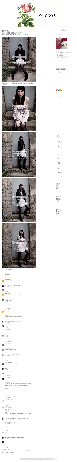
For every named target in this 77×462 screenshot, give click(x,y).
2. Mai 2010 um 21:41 (8, 322)
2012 (57, 136)
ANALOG (57, 183)
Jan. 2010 (59, 176)
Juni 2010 (59, 147)
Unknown (6, 293)
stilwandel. (6, 343)
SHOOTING (57, 213)
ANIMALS (57, 184)
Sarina (5, 440)
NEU (56, 202)
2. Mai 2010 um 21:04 (8, 291)
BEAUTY (57, 185)
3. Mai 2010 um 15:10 (8, 369)
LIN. (58, 157)
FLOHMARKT (58, 196)
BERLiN (57, 186)
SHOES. (58, 162)
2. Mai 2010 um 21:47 (8, 327)
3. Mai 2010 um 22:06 (8, 428)
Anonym (6, 279)
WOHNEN (57, 220)
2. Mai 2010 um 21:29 (8, 308)
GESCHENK (57, 197)
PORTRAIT (57, 208)
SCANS (57, 212)
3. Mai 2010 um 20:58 (8, 423)
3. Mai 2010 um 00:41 (8, 336)
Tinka (5, 348)
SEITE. (58, 164)
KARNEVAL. (59, 153)
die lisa (5, 377)
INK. (58, 152)
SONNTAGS (57, 214)
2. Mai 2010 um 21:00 (8, 277)
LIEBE (57, 200)
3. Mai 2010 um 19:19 (8, 397)
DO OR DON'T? (58, 189)
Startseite (27, 450)
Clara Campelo (7, 399)
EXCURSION (58, 195)
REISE (57, 209)
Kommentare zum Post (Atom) (9, 452)
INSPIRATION (58, 199)
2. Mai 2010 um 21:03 (8, 286)
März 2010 (59, 173)
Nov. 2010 (59, 141)
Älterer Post (51, 450)
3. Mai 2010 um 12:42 (8, 355)
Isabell (5, 310)
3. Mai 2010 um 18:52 (8, 389)
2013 (57, 135)
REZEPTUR (57, 211)
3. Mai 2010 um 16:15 (8, 375)
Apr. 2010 (59, 172)
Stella (5, 324)
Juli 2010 (59, 146)
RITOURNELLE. (5, 30)
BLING (57, 187)
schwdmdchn (6, 371)
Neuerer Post (4, 450)
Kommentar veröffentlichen (5, 449)
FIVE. (58, 167)
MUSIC (57, 201)
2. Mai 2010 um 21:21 (8, 301)
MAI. (58, 168)
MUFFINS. (58, 163)
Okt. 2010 (59, 142)
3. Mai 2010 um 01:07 (8, 341)
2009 (57, 177)
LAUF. (58, 169)
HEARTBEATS (58, 198)
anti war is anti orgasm (8, 362)
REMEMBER (57, 210)
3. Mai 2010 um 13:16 (8, 360)
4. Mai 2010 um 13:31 (8, 438)
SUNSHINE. (59, 158)
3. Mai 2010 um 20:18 (8, 414)
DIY (56, 188)
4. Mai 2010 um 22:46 (8, 447)
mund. (57, 96)
